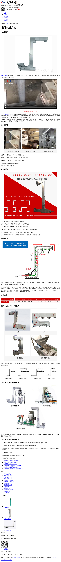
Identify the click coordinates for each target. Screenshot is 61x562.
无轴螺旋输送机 (8, 485)
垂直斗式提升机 (8, 477)
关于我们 (6, 19)
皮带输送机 (7, 488)
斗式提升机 (5, 114)
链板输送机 (7, 491)
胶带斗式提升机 (8, 478)
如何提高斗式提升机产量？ (11, 467)
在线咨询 (6, 549)
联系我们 (6, 20)
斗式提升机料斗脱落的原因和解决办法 (14, 468)
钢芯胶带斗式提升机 (9, 481)
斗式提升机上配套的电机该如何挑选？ (14, 465)
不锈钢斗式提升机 (8, 480)
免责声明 (54, 557)
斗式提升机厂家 (16, 557)
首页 (5, 13)
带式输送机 (7, 486)
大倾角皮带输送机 (8, 489)
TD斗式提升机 (7, 519)
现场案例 (6, 17)
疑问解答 (6, 16)
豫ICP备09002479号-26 (6, 560)
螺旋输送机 (7, 483)
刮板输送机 (7, 492)
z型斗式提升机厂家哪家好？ (11, 462)
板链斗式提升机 (8, 475)
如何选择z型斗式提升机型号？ (12, 460)
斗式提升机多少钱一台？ (10, 464)
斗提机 (5, 14)
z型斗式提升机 (4, 75)
